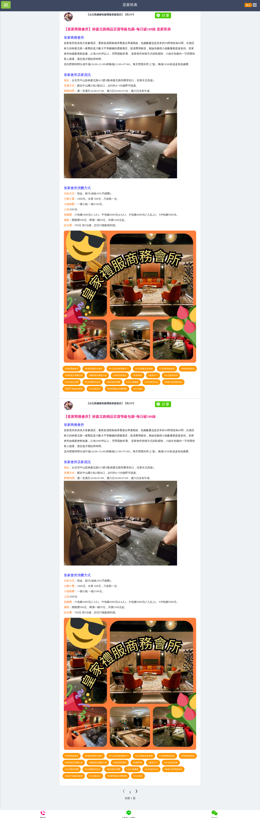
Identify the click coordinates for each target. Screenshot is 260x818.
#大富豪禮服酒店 (167, 368)
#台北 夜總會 (132, 382)
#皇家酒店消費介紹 (74, 375)
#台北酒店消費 (72, 382)
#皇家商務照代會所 (94, 368)
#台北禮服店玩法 (92, 382)
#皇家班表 (137, 375)
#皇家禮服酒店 (72, 368)
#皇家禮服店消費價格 (117, 389)
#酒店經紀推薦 (113, 382)
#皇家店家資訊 (120, 375)
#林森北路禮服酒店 (173, 382)
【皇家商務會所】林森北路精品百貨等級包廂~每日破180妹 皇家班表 (117, 29)
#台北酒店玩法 (151, 382)
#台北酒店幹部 (171, 375)
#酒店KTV (153, 375)
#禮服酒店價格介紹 (98, 375)
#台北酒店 (138, 389)
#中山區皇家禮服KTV (119, 368)
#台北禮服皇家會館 (144, 368)
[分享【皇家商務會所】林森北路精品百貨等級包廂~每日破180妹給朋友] (163, 17)
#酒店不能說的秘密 (74, 389)
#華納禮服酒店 (188, 368)
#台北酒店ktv (95, 389)
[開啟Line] (68, 20)
